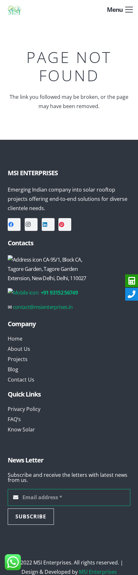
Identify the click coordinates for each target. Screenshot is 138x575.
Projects (18, 359)
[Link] (20, 9)
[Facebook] (14, 224)
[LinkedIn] (48, 224)
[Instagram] (31, 224)
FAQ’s (14, 419)
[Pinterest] (64, 224)
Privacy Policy (24, 409)
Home (15, 338)
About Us (19, 348)
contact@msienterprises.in (43, 307)
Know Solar (21, 429)
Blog (13, 369)
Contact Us (21, 379)
